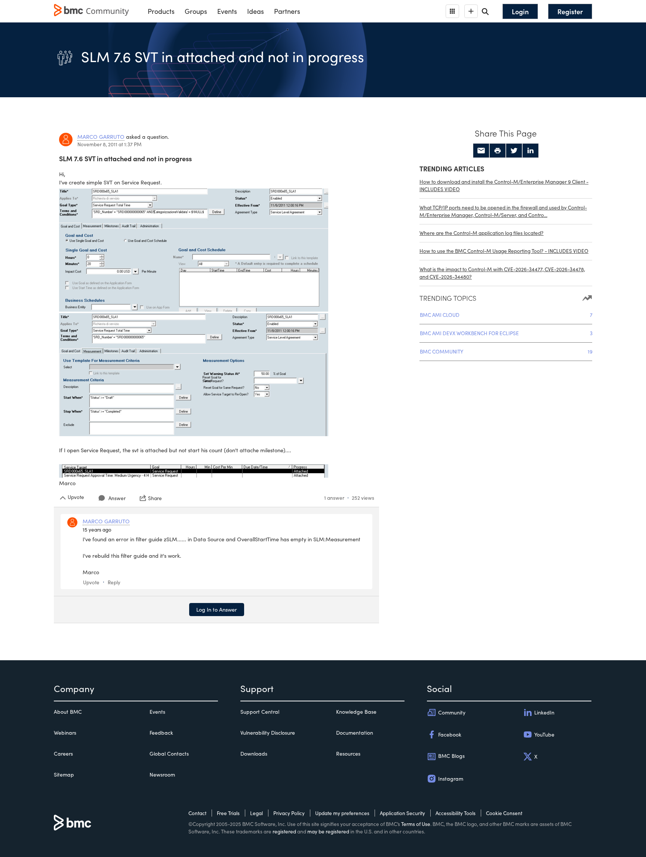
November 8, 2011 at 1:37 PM (109, 144)
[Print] (497, 151)
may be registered (328, 831)
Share (155, 498)
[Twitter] (514, 151)
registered (284, 831)
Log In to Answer (216, 609)
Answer (117, 498)
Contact (197, 813)
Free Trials (228, 813)
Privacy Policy (289, 813)
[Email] (481, 151)
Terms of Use (415, 823)
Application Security (402, 813)
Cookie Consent (504, 813)
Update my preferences (342, 813)
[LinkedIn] (530, 151)
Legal (256, 813)
